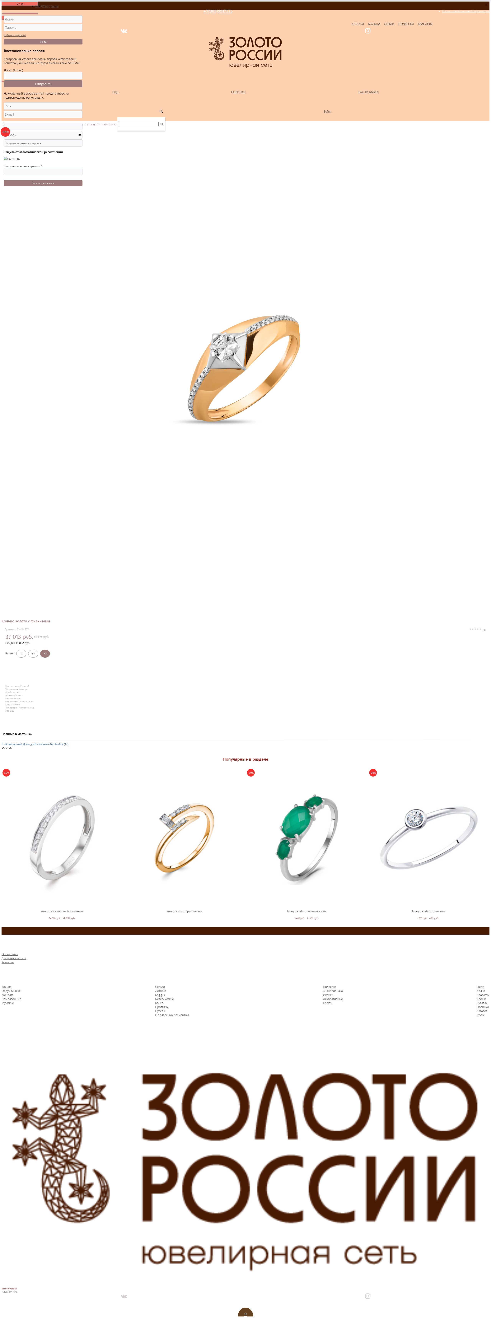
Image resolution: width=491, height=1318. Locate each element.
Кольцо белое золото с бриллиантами (62, 911)
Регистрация (50, 6)
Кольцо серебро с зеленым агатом (306, 911)
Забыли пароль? (15, 35)
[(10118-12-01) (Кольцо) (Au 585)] (184, 838)
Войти (43, 41)
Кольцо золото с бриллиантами (184, 911)
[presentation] (4, 842)
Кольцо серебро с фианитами (428, 911)
